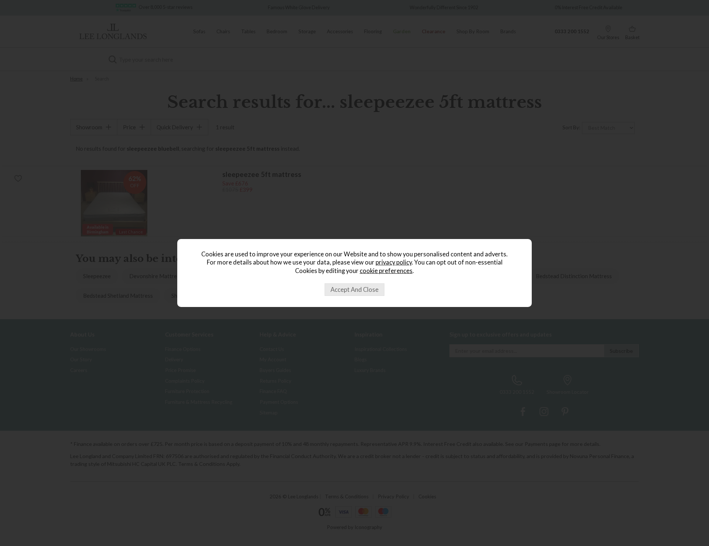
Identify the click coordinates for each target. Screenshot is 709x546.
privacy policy (394, 262)
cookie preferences (386, 270)
